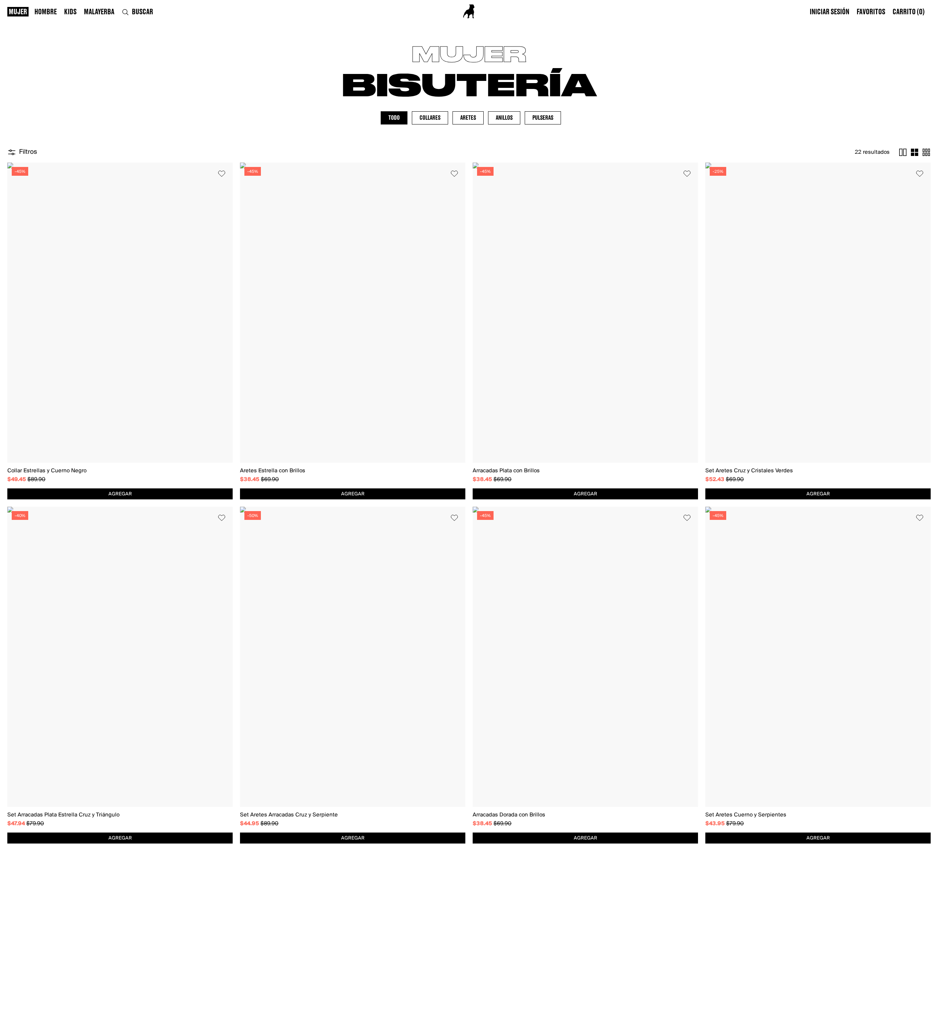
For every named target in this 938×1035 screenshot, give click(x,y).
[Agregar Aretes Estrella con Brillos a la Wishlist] (454, 173)
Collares (430, 118)
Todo (394, 118)
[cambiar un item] (902, 152)
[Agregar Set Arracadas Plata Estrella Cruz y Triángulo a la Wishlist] (221, 517)
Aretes (468, 118)
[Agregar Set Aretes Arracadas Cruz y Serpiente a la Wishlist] (454, 517)
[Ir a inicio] (468, 11)
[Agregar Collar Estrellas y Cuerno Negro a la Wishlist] (221, 173)
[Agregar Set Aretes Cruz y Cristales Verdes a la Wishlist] (919, 173)
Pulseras (542, 118)
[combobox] (120, 493)
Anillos (504, 118)
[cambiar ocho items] (926, 152)
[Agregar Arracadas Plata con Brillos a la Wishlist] (687, 173)
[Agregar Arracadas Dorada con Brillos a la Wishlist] (687, 517)
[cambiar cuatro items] (914, 152)
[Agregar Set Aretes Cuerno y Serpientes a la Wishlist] (919, 517)
